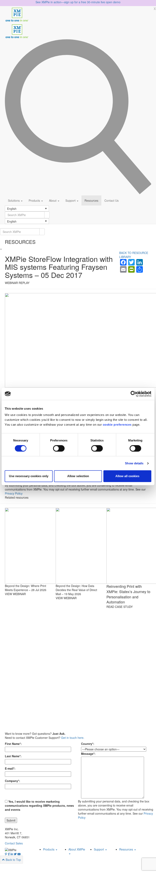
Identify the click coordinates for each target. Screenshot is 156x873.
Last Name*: (13, 756)
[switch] (59, 448)
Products (35, 200)
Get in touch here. (72, 738)
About (53, 200)
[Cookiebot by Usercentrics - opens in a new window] (133, 394)
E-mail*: (10, 768)
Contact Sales (14, 843)
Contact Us (111, 200)
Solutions (14, 200)
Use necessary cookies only (28, 476)
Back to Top (13, 860)
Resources (91, 200)
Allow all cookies (127, 476)
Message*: (88, 754)
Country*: (87, 744)
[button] (27, 208)
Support (70, 200)
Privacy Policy (14, 493)
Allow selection (78, 476)
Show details (134, 463)
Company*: (12, 781)
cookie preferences (117, 424)
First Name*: (13, 744)
